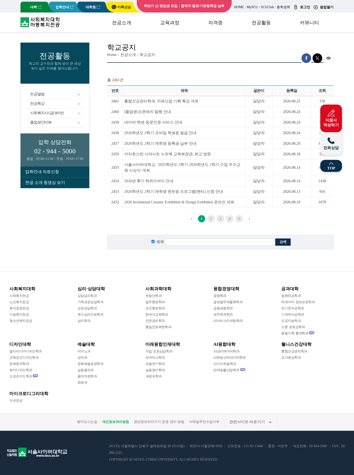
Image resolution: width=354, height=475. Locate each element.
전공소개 (121, 22)
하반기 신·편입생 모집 (160, 6)
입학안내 (62, 7)
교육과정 (169, 22)
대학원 (91, 7)
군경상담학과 (87, 308)
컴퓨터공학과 (291, 296)
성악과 (82, 357)
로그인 (305, 7)
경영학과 (219, 296)
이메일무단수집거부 (204, 422)
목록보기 (326, 228)
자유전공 (15, 400)
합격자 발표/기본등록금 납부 (202, 6)
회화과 (82, 382)
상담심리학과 (87, 296)
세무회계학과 (223, 314)
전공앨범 (37, 94)
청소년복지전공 (20, 321)
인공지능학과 (291, 321)
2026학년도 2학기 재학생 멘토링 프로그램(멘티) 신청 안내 (173, 191)
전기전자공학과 (292, 308)
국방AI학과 (153, 376)
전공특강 (37, 103)
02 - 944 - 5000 (55, 151)
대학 (33, 7)
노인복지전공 (19, 302)
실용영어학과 (155, 370)
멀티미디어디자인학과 (25, 351)
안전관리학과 (155, 321)
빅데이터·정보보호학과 (298, 302)
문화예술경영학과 (91, 364)
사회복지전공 (19, 296)
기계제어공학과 (292, 314)
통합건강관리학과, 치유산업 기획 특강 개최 (161, 101)
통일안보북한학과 (158, 327)
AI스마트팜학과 (224, 364)
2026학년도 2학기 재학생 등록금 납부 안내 (160, 143)
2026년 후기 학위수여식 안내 (148, 181)
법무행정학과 (155, 302)
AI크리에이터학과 (226, 351)
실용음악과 (86, 370)
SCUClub (267, 7)
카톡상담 (124, 7)
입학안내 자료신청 (42, 171)
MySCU (252, 7)
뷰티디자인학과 (20, 370)
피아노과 (84, 351)
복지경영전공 (19, 308)
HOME (239, 7)
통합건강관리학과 (294, 351)
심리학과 (84, 321)
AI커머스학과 (155, 357)
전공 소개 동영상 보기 (45, 182)
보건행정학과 (155, 308)
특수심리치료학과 (91, 314)
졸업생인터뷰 (40, 122)
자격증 (215, 22)
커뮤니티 (309, 22)
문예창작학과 (19, 364)
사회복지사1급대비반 (47, 113)
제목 (160, 242)
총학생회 (283, 7)
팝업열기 (327, 7)
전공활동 (261, 22)
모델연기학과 (155, 364)
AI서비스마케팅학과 (228, 321)
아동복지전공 (19, 314)
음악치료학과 (87, 376)
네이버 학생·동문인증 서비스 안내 (153, 122)
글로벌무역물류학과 (228, 302)
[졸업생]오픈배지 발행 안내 (147, 112)
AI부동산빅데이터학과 (229, 357)
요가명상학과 (291, 357)
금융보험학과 (223, 308)
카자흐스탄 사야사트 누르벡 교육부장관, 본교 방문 (167, 154)
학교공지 (147, 55)
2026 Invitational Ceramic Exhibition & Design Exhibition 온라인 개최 (179, 202)
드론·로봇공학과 (293, 327)
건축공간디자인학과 (24, 357)
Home (112, 55)
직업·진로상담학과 (158, 351)
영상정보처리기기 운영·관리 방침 (159, 422)
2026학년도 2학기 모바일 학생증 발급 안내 (160, 133)
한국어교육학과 (156, 314)
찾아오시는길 (87, 422)
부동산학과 (153, 296)
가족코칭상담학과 (91, 302)
